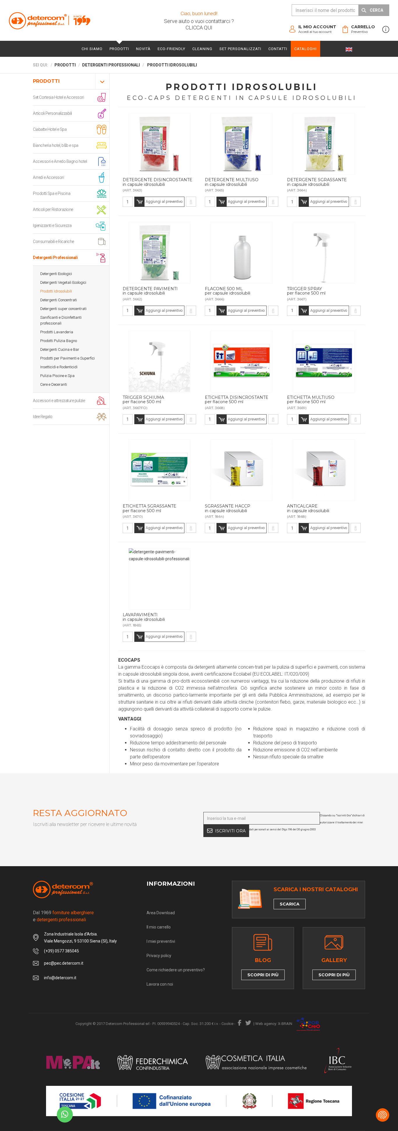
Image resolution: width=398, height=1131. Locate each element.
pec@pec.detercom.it (63, 963)
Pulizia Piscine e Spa (57, 376)
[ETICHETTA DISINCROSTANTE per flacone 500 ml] (273, 419)
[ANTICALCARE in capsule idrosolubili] (356, 528)
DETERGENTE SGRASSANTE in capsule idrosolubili (317, 182)
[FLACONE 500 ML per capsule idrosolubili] (273, 311)
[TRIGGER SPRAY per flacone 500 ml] (356, 311)
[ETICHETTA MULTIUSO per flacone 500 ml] (356, 419)
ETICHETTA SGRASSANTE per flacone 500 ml (149, 508)
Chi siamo (92, 49)
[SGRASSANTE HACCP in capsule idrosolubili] (273, 528)
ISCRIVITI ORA (230, 831)
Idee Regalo (42, 416)
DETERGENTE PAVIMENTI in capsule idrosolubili (150, 291)
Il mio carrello (159, 927)
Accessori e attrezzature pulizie (59, 400)
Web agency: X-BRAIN (273, 1023)
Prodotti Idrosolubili (56, 291)
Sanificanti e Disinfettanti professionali (61, 320)
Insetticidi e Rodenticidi (59, 367)
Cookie (227, 1023)
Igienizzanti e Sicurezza (52, 225)
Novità (143, 49)
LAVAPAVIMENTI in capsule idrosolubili (144, 617)
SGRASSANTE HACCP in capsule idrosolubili (227, 508)
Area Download (161, 912)
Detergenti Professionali (55, 257)
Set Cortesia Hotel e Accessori (58, 97)
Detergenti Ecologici (56, 274)
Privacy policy (159, 955)
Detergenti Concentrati (58, 300)
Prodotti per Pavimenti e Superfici (67, 358)
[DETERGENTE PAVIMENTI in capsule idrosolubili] (191, 311)
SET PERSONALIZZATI (240, 49)
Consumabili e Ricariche (53, 241)
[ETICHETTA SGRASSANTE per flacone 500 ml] (191, 528)
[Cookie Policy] (382, 1115)
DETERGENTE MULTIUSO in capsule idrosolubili (231, 182)
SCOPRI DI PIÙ (263, 974)
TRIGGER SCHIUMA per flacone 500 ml (143, 399)
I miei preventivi (161, 941)
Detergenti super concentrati (63, 308)
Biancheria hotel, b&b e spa (55, 145)
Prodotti (119, 49)
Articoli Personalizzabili (52, 113)
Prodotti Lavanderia (56, 332)
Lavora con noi (160, 984)
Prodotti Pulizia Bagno (58, 341)
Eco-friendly (171, 49)
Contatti (277, 49)
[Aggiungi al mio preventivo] (159, 144)
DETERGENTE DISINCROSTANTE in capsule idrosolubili (157, 182)
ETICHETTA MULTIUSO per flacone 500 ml (310, 399)
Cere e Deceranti (53, 384)
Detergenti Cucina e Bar (59, 349)
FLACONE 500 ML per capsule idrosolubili (227, 291)
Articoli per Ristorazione (53, 209)
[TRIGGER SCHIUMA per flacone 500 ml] (191, 419)
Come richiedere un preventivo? (176, 970)
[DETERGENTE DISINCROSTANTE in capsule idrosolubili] (191, 202)
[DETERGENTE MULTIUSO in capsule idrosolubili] (273, 202)
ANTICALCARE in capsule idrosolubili (308, 508)
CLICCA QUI (199, 27)
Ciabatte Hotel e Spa (49, 129)
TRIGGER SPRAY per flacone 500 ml (306, 291)
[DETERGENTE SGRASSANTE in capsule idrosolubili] (356, 202)
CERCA (376, 10)
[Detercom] (49, 20)
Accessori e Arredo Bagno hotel (60, 161)
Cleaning (202, 49)
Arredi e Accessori (48, 177)
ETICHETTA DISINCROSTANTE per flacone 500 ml (236, 399)
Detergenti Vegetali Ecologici (63, 282)
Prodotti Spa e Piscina (51, 193)
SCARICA (290, 904)
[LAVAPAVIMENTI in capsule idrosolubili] (191, 637)
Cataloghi (305, 49)
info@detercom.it (60, 977)
